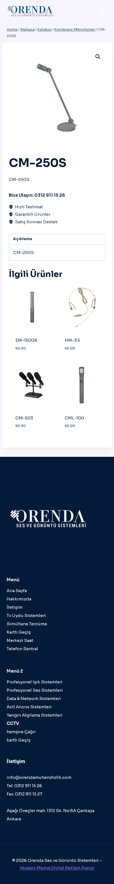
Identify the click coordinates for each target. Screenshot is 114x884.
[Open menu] (101, 11)
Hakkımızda (19, 599)
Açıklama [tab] (22, 239)
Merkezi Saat (20, 640)
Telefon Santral (22, 648)
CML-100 (74, 418)
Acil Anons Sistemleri (29, 706)
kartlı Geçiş (18, 740)
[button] (98, 57)
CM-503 (24, 418)
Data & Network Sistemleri (34, 698)
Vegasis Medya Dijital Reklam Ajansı (57, 867)
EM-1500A (26, 340)
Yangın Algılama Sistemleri (35, 715)
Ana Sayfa (17, 590)
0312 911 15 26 (28, 785)
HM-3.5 (72, 340)
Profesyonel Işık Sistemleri (35, 682)
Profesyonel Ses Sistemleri (35, 690)
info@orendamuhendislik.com (39, 777)
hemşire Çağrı (21, 731)
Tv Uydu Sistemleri (26, 615)
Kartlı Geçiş (19, 632)
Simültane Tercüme (27, 623)
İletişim (14, 607)
